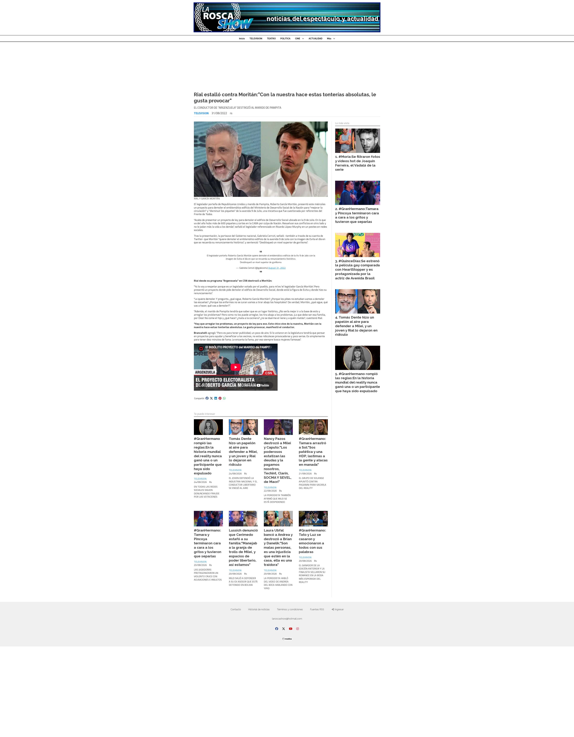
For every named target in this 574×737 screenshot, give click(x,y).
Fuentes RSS (317, 609)
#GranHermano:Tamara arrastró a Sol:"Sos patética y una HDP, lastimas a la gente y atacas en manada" (313, 451)
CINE (297, 38)
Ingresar (339, 609)
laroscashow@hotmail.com (287, 618)
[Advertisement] (287, 64)
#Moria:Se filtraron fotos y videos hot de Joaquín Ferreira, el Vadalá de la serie (357, 163)
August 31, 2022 (277, 268)
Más (329, 38)
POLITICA (285, 38)
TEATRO (271, 38)
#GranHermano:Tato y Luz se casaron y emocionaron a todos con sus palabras (312, 541)
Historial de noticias (259, 609)
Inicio (242, 38)
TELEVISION (255, 38)
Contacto (235, 609)
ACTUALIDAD (315, 38)
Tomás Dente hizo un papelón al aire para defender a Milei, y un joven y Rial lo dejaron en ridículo (243, 451)
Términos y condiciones (290, 609)
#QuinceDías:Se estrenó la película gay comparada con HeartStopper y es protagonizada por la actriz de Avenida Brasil (357, 269)
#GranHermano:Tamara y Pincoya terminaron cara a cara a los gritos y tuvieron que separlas (207, 543)
